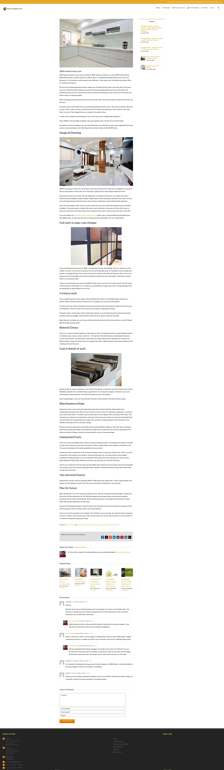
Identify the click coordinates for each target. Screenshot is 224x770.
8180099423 (200, 2)
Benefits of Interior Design (152, 66)
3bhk (81, 524)
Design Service (118, 741)
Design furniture (93, 524)
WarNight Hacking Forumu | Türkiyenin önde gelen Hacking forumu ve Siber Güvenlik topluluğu (151, 28)
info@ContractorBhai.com (213, 2)
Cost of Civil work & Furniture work (153, 57)
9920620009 (192, 2)
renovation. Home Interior (104, 524)
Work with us (117, 752)
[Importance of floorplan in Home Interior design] (96, 569)
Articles (116, 749)
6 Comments (116, 524)
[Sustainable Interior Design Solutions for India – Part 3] (112, 569)
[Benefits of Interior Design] (81, 569)
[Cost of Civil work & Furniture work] (65, 569)
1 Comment (110, 590)
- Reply (86, 601)
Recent (152, 21)
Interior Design (69, 524)
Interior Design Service (122, 552)
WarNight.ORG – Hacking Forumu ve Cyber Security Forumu (152, 39)
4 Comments (126, 590)
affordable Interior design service (85, 215)
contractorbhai (80, 547)
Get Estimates (118, 747)
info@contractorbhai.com (13, 762)
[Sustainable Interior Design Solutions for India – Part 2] (127, 569)
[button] (218, 7)
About (115, 739)
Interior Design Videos (120, 744)
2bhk (78, 524)
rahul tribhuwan (70, 633)
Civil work (86, 524)
